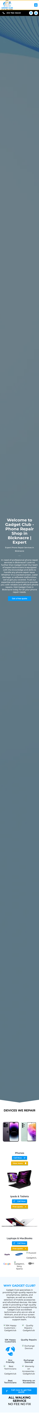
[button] (36, 5)
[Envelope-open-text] (36, 13)
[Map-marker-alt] (31, 13)
